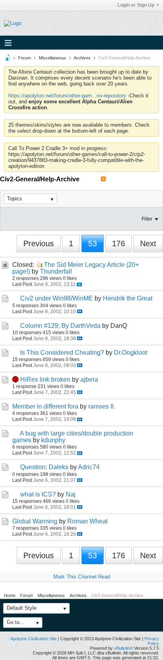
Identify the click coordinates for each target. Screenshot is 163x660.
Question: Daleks (44, 467)
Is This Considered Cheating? (62, 352)
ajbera (89, 379)
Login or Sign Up (136, 5)
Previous (38, 243)
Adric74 (89, 467)
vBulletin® (123, 648)
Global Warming (34, 521)
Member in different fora (45, 406)
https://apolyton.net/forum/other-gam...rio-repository (67, 96)
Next (148, 243)
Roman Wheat (87, 521)
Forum (24, 57)
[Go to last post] (79, 284)
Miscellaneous (52, 57)
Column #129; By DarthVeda (60, 325)
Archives (82, 57)
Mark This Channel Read (81, 577)
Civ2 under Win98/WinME (56, 298)
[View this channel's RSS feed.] (103, 179)
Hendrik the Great (127, 298)
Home (9, 595)
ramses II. (101, 406)
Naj (71, 494)
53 (92, 243)
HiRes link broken (45, 379)
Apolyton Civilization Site (33, 638)
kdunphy (53, 440)
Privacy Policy (151, 641)
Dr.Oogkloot (130, 352)
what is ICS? (38, 494)
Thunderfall (56, 271)
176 (118, 243)
